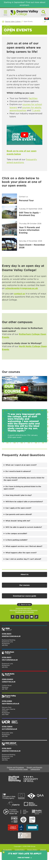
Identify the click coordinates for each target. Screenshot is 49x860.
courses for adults (31, 107)
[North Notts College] (24, 673)
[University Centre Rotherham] (24, 721)
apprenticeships (18, 110)
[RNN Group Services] (24, 742)
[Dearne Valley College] (24, 13)
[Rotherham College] (24, 651)
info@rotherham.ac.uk (10, 660)
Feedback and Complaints (24, 612)
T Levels (36, 110)
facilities (33, 98)
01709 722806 (7, 726)
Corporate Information (24, 608)
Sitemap (43, 850)
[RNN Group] (24, 628)
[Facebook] (13, 617)
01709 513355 (7, 701)
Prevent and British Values (18, 769)
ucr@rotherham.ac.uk (9, 729)
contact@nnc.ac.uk (8, 681)
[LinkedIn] (22, 617)
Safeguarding (35, 769)
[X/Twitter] (17, 617)
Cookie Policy (19, 850)
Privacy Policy (32, 850)
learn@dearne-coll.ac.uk (10, 703)
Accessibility (7, 850)
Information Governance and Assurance (23, 610)
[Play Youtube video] (24, 135)
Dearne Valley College (13, 21)
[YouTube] (32, 617)
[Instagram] (27, 617)
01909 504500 (7, 679)
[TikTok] (36, 617)
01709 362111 (6, 634)
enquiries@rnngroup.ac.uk (11, 636)
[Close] (3, 852)
